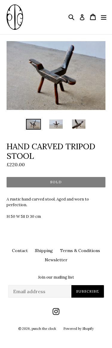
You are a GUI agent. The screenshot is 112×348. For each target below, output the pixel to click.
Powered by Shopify (78, 329)
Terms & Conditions (80, 250)
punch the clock (44, 329)
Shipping (44, 250)
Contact (20, 250)
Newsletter (56, 259)
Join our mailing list (56, 277)
